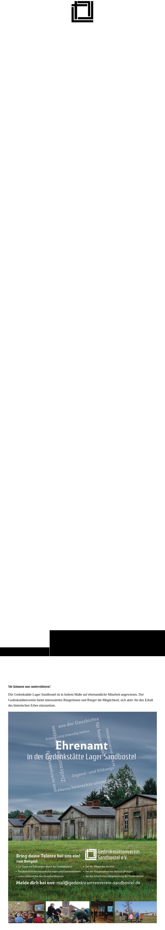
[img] (82, 340)
